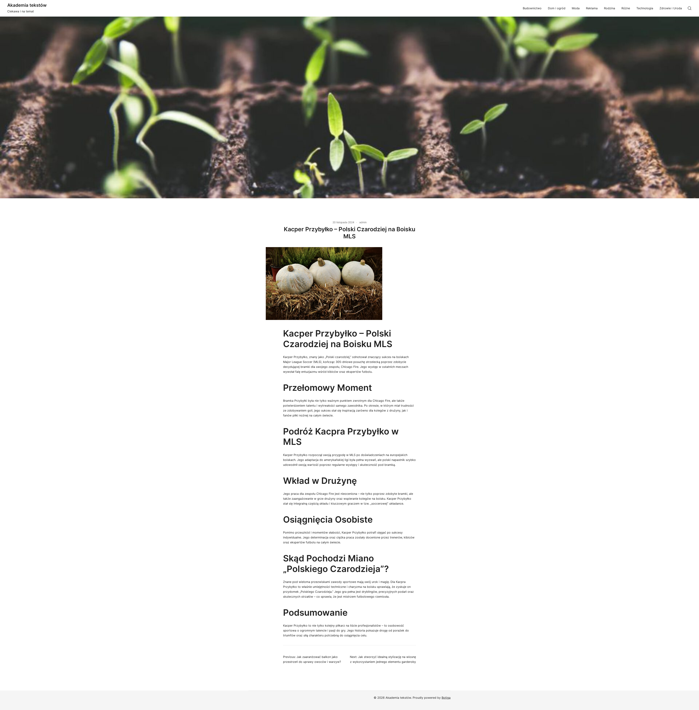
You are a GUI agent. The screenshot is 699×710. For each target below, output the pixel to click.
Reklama (592, 8)
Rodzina (609, 8)
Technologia (644, 8)
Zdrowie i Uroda (670, 8)
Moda (576, 8)
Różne (625, 8)
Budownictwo (532, 8)
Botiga (446, 697)
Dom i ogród (556, 8)
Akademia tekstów (27, 5)
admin (363, 222)
